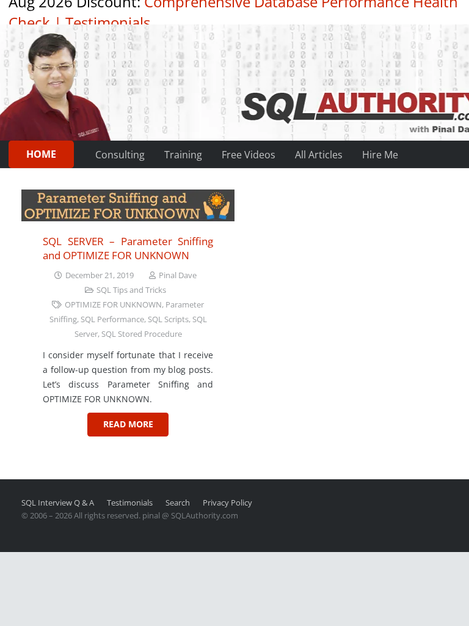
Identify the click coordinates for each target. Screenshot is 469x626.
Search (177, 503)
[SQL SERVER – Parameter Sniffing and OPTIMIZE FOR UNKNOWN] (127, 205)
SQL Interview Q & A (57, 503)
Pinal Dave (178, 275)
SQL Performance (112, 319)
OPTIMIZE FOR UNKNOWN (113, 305)
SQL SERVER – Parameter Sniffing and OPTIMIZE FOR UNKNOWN (128, 248)
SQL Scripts (168, 319)
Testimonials (107, 22)
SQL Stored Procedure (141, 334)
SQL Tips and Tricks (131, 290)
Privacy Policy (227, 503)
